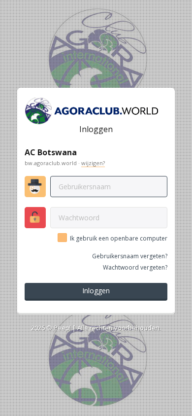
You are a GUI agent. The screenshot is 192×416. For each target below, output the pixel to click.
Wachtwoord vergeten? (135, 267)
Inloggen (96, 290)
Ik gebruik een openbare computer (118, 238)
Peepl (62, 327)
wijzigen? (93, 163)
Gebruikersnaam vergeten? (129, 256)
